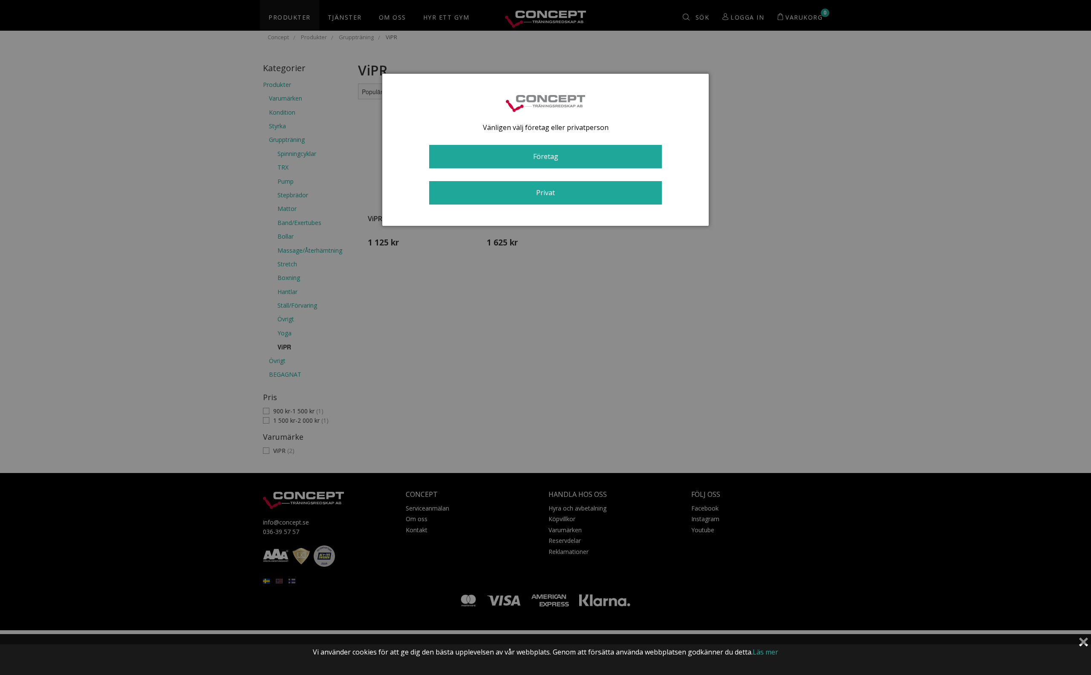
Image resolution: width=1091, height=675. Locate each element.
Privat (545, 192)
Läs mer (765, 652)
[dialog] (545, 149)
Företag (545, 156)
